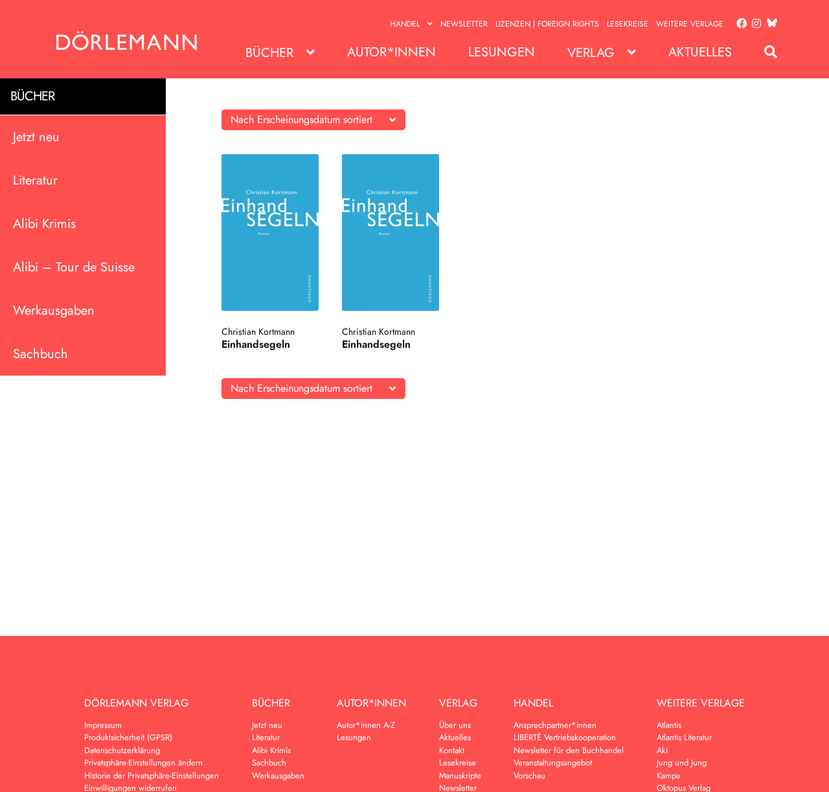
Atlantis (669, 725)
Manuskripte (460, 775)
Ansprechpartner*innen (555, 725)
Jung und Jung (682, 762)
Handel (405, 24)
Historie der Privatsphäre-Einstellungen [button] (151, 775)
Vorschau (529, 775)
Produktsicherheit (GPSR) (128, 737)
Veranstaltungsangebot (553, 762)
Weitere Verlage (689, 24)
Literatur (35, 179)
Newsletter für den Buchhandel (569, 750)
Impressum (103, 725)
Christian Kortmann (258, 331)
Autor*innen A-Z (366, 725)
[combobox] (313, 119)
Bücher (269, 52)
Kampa (668, 775)
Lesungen (501, 52)
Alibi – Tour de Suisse (74, 266)
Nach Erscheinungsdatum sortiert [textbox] (301, 119)
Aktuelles (700, 52)
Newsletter (464, 24)
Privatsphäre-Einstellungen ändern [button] (143, 762)
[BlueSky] (769, 23)
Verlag (591, 52)
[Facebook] (739, 24)
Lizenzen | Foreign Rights (547, 24)
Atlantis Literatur (684, 737)
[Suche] (764, 52)
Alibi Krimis (44, 223)
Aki (662, 750)
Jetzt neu (36, 136)
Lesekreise (627, 24)
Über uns (455, 725)
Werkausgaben (54, 309)
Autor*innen (391, 52)
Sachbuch (40, 353)
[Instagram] (754, 24)
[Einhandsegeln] (270, 232)
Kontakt (451, 750)
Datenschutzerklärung (122, 750)
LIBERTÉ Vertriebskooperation (565, 737)
